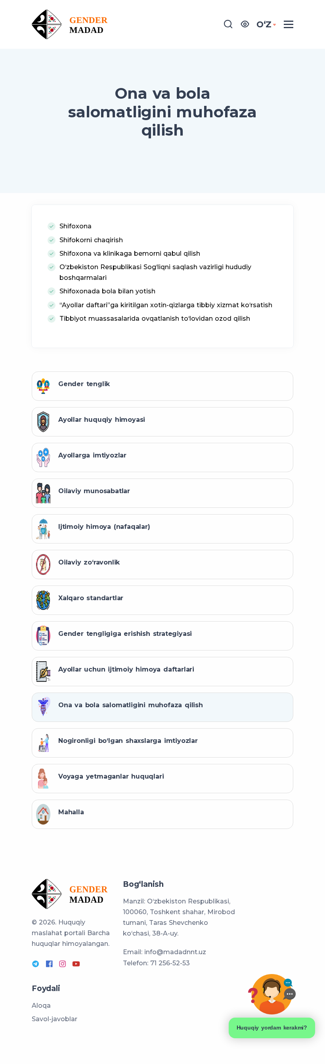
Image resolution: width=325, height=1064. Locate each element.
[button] (245, 24)
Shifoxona (75, 226)
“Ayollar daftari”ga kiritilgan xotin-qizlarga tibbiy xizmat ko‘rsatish (165, 305)
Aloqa (41, 1005)
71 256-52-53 (170, 963)
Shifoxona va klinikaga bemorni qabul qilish (129, 253)
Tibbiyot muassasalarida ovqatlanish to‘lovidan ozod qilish (154, 318)
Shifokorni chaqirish (91, 240)
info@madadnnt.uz (175, 952)
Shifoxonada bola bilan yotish (107, 291)
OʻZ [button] (263, 24)
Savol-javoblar (54, 1019)
